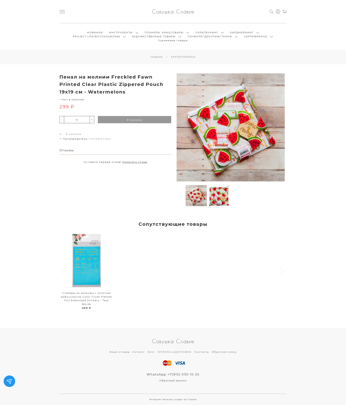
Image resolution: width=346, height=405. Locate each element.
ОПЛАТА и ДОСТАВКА (175, 351)
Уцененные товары (173, 40)
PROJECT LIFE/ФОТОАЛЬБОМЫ (96, 36)
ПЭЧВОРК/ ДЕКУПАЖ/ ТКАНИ (210, 36)
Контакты (201, 351)
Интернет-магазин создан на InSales (173, 399)
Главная (156, 56)
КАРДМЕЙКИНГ (242, 32)
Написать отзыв (135, 162)
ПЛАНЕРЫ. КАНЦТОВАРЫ (164, 32)
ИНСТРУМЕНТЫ (121, 32)
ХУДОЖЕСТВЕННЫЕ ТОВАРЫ (154, 36)
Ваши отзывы (120, 351)
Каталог (138, 351)
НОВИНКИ (95, 32)
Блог (151, 351)
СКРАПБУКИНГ (207, 32)
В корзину (134, 119)
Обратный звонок (173, 380)
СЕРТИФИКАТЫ (255, 36)
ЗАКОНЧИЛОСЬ (183, 56)
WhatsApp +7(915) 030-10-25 (173, 374)
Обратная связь (224, 351)
